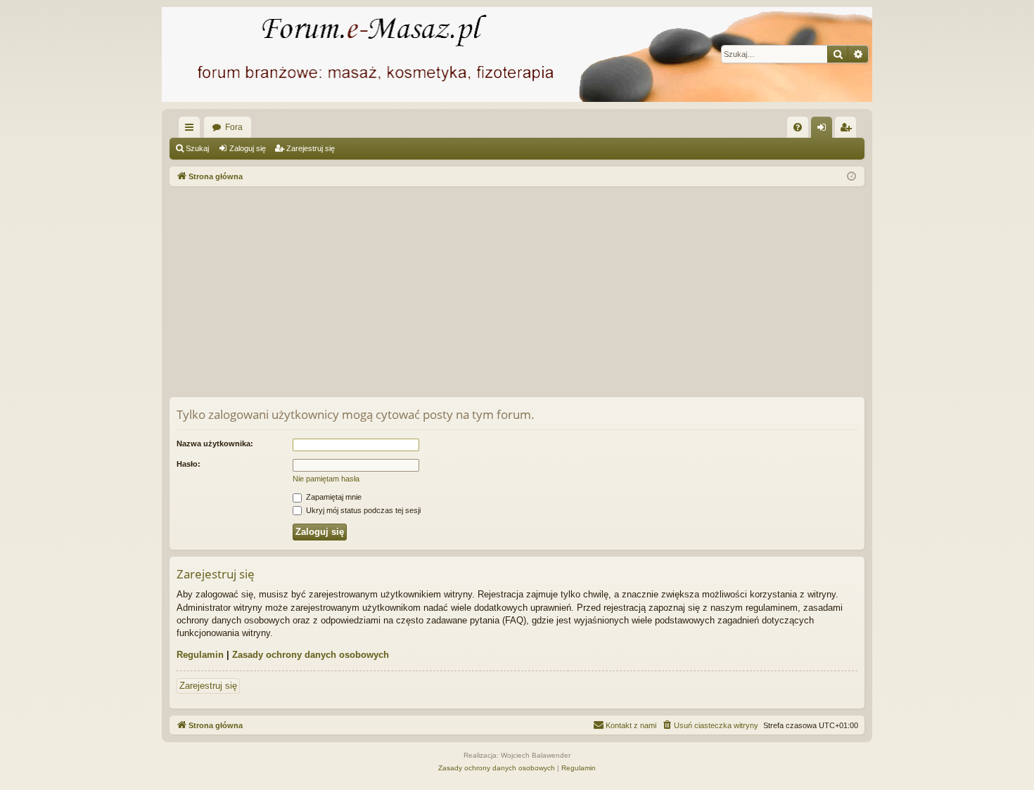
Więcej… (192, 130)
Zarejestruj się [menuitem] (848, 130)
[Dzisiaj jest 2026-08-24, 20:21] (851, 177)
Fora (234, 127)
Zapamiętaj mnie (333, 497)
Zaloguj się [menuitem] (824, 130)
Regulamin (200, 654)
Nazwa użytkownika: (215, 443)
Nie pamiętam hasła (326, 478)
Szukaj (197, 148)
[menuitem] (797, 127)
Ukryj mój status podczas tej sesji (362, 510)
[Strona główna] (517, 54)
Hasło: (188, 464)
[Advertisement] (592, 291)
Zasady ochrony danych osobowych (310, 654)
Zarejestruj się (310, 148)
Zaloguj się (247, 148)
